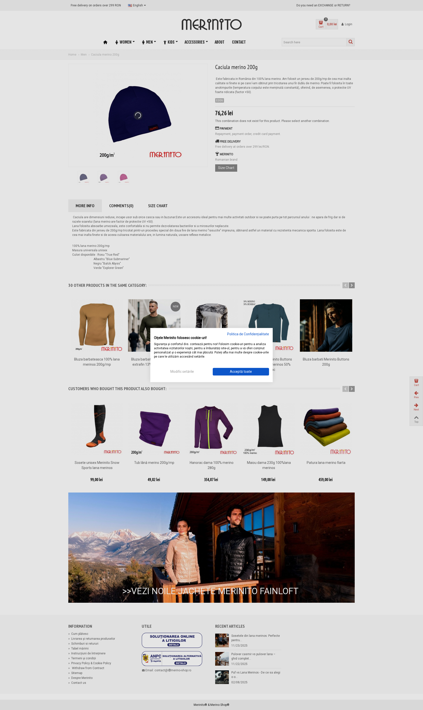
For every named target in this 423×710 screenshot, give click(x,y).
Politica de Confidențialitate (248, 334)
